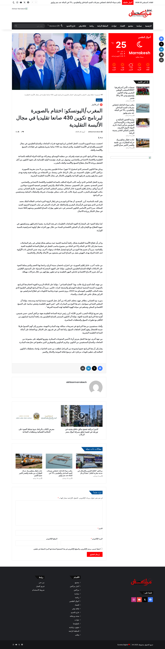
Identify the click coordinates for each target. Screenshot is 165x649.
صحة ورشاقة (74, 616)
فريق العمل (40, 586)
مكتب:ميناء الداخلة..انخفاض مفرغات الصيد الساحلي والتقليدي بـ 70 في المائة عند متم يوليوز (59, 473)
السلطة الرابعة (102, 26)
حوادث (114, 26)
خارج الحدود (70, 26)
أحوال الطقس (74, 601)
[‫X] (94, 368)
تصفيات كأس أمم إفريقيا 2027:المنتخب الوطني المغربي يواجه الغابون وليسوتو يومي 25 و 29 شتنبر (124, 93)
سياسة (139, 26)
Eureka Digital (123, 645)
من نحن (41, 582)
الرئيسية (148, 26)
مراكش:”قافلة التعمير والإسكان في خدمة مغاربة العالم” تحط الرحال (90, 472)
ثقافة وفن (82, 26)
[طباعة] (82, 368)
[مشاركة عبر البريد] (161, 54)
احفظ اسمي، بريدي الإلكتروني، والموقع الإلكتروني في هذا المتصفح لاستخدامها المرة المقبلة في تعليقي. (66, 549)
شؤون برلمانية (74, 627)
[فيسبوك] (100, 368)
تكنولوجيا (76, 624)
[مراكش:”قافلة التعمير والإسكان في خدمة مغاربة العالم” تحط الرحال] (89, 461)
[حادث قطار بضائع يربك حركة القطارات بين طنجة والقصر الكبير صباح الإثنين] (29, 461)
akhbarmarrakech (94, 132)
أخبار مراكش (74, 586)
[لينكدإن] (88, 368)
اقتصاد (122, 26)
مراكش (76, 590)
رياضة (91, 26)
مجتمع (130, 26)
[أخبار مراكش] (140, 13)
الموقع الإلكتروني (51, 539)
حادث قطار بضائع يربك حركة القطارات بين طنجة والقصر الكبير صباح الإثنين (30, 473)
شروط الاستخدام (38, 590)
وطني (77, 635)
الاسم (100, 528)
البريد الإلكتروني (97, 539)
